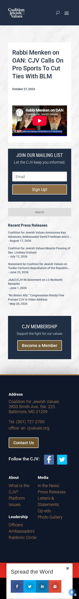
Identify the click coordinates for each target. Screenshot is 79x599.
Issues (14, 504)
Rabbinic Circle (22, 537)
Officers (16, 524)
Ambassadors (22, 531)
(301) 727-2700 (30, 421)
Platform (17, 498)
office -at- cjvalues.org (29, 428)
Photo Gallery (50, 517)
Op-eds (44, 510)
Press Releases (52, 491)
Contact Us (23, 442)
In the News (48, 485)
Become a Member (39, 345)
